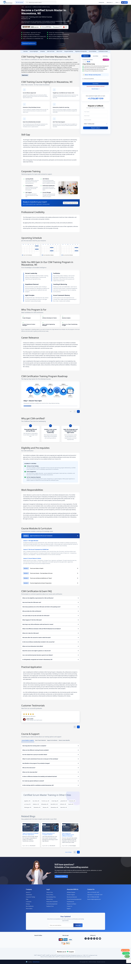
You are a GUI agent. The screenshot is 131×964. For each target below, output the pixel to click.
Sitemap (28, 903)
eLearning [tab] (105, 56)
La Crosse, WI (27, 804)
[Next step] (78, 411)
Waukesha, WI (37, 807)
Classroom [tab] (85, 56)
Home (23, 6)
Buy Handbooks (30, 906)
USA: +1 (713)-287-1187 (93, 892)
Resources (109, 2)
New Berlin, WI (54, 804)
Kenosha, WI (72, 801)
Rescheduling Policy (51, 897)
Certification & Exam (103, 51)
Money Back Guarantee (52, 901)
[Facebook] (86, 938)
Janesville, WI (64, 801)
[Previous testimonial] (74, 727)
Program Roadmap (68, 51)
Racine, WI (70, 804)
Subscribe (78, 925)
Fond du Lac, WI (45, 801)
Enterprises (101, 2)
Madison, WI (36, 804)
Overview (25, 51)
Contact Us (69, 906)
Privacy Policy (49, 894)
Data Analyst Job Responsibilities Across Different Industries (28, 834)
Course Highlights (34, 51)
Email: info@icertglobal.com (94, 899)
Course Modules (92, 51)
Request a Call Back (61, 876)
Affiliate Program (71, 892)
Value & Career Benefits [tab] (64, 740)
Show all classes (95, 88)
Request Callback (95, 128)
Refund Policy (49, 899)
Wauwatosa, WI (54, 807)
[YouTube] (100, 938)
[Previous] (74, 852)
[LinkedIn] (91, 938)
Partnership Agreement (51, 903)
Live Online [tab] (95, 56)
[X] (88, 938)
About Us (28, 892)
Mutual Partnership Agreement (74, 899)
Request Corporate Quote (70, 203)
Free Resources (70, 901)
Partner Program (71, 894)
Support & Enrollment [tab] (52, 740)
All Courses (20, 2)
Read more (25, 75)
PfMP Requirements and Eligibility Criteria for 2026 (69, 833)
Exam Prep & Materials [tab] (40, 740)
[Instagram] (94, 938)
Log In (125, 2)
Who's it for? (59, 51)
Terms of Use (49, 892)
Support (69, 908)
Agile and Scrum (28, 6)
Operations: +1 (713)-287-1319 (94, 894)
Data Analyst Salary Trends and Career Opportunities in (50, 833)
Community (28, 901)
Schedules (42, 51)
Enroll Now (95, 83)
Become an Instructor (72, 897)
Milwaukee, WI (44, 804)
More (117, 2)
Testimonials (29, 894)
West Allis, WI (63, 807)
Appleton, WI (27, 801)
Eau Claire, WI (36, 801)
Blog (27, 899)
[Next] (78, 852)
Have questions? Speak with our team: (95, 95)
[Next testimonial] (78, 727)
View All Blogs (68, 852)
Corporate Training (30, 897)
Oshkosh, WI (63, 804)
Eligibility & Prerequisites (81, 51)
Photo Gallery (29, 908)
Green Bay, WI (55, 801)
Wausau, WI (45, 807)
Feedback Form (50, 906)
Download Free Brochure (28, 43)
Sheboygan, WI (27, 807)
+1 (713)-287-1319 (95, 98)
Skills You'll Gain (50, 51)
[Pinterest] (97, 938)
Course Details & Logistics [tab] (28, 740)
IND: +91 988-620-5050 (93, 897)
